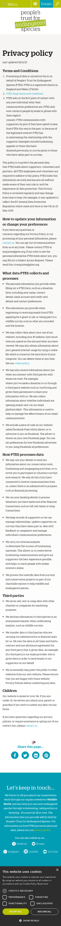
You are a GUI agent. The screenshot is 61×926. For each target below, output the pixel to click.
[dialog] (30, 896)
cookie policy (22, 363)
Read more (42, 883)
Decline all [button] (44, 911)
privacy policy (42, 829)
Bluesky (40, 843)
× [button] (57, 870)
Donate (46, 4)
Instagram (13, 851)
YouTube (53, 851)
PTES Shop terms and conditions (24, 93)
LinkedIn (33, 851)
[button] (30, 920)
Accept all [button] (15, 911)
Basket (35, 4)
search (57, 4)
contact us (8, 242)
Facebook (22, 843)
